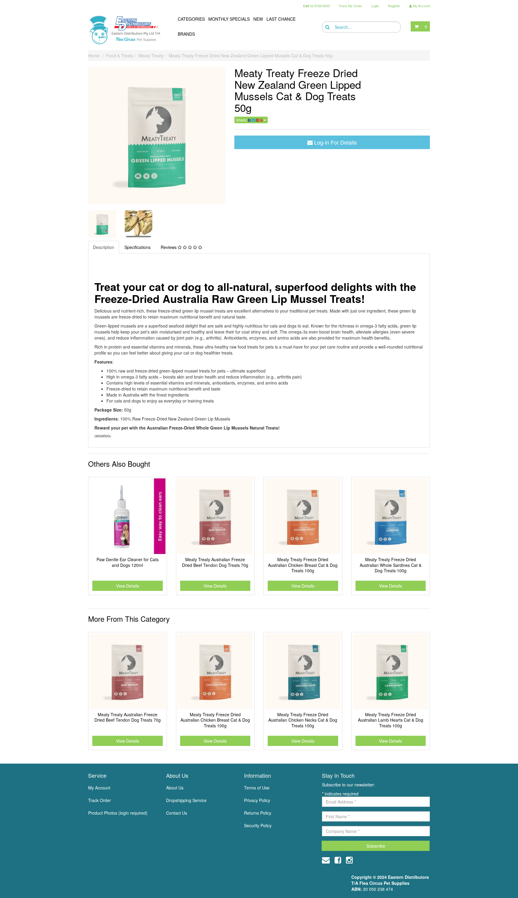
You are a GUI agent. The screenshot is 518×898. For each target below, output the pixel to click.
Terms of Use (256, 788)
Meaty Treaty (150, 55)
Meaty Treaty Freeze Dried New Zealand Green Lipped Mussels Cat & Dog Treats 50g (250, 55)
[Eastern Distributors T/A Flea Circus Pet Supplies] (127, 30)
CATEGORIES (191, 19)
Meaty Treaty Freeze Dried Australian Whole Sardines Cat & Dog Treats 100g (390, 564)
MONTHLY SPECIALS (229, 19)
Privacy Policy (257, 800)
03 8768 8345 (316, 5)
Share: (242, 119)
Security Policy (258, 825)
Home (94, 55)
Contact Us (176, 813)
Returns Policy (257, 813)
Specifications (137, 247)
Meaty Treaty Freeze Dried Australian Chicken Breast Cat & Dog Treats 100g (303, 564)
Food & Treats (119, 55)
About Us (174, 788)
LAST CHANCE (281, 19)
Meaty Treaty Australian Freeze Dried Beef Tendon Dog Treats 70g (215, 562)
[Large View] (102, 224)
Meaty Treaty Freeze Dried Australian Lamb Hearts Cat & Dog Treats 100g (390, 719)
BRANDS (186, 34)
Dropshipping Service (186, 800)
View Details (127, 586)
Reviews (169, 247)
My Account (99, 788)
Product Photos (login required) (117, 813)
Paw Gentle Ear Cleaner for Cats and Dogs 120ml (128, 562)
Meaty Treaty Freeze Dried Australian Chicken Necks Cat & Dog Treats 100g (302, 719)
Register (394, 5)
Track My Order (350, 5)
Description (103, 247)
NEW (258, 19)
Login (375, 5)
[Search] (327, 27)
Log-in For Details (335, 142)
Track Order (99, 800)
